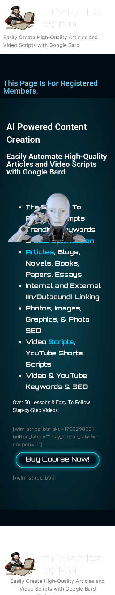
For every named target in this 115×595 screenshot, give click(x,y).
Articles (40, 252)
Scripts (61, 342)
